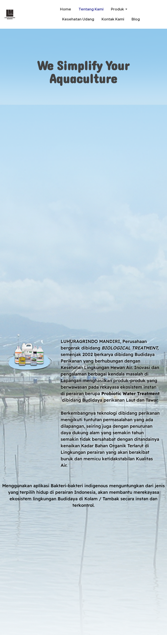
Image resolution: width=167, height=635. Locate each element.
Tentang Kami (91, 9)
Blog (136, 19)
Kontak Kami (113, 19)
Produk (117, 9)
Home (65, 9)
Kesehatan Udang (78, 19)
